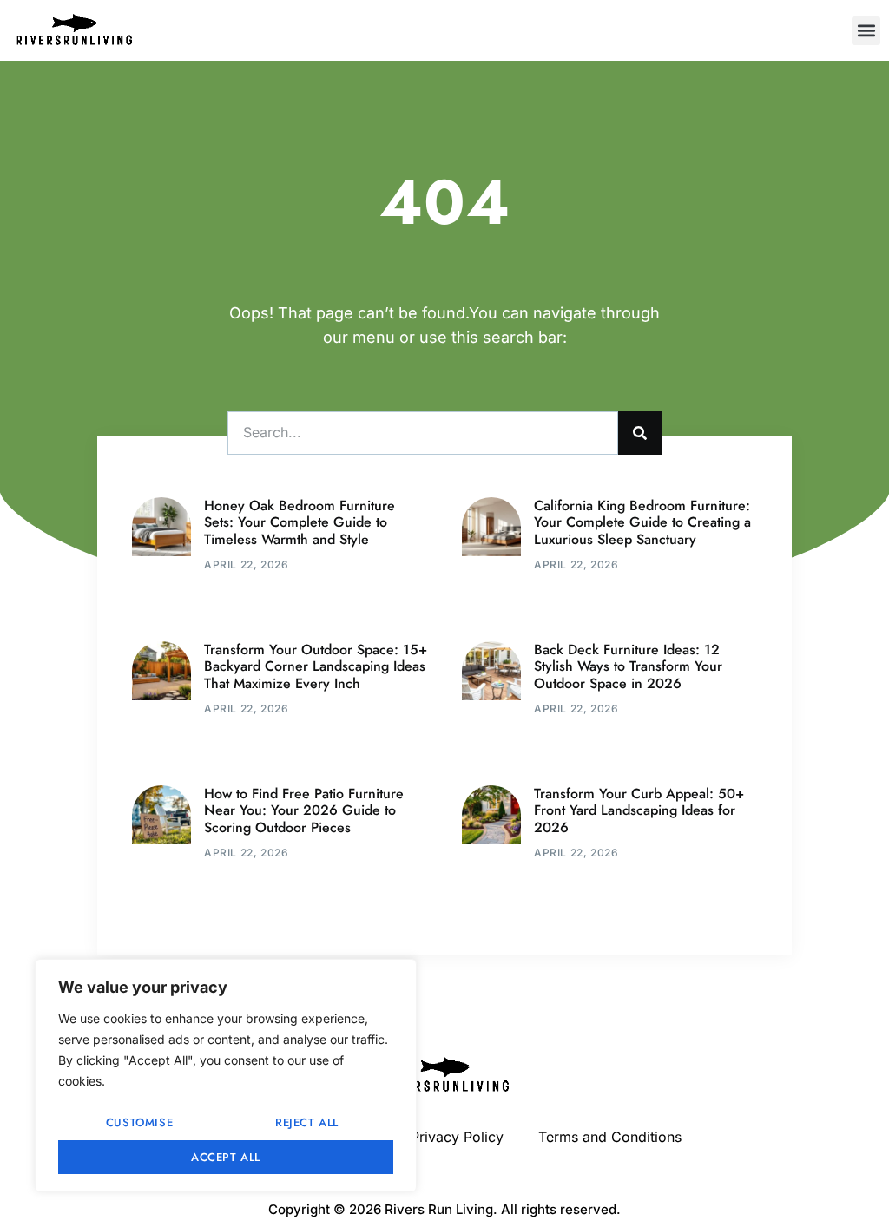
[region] (226, 1075)
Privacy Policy (457, 1136)
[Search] (640, 433)
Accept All (225, 1157)
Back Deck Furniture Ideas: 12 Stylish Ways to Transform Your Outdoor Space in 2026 (628, 666)
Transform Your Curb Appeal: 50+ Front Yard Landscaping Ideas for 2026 (639, 810)
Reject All (307, 1122)
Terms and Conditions (610, 1136)
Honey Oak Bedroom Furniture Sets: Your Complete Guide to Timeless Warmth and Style (299, 521)
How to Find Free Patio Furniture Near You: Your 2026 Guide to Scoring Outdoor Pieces (304, 810)
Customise (139, 1122)
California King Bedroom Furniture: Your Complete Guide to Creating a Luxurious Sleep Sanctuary (642, 521)
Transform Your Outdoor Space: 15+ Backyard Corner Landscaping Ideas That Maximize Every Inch (315, 666)
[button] (866, 30)
